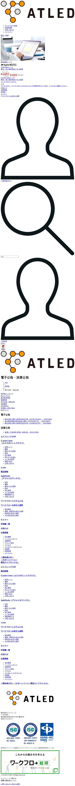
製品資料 (8, 509)
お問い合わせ (9, 30)
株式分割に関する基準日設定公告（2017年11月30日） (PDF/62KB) (28, 419)
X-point (3, 467)
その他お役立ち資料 (12, 515)
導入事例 (8, 455)
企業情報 (4, 533)
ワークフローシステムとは (12, 501)
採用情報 (8, 28)
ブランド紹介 (9, 543)
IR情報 (7, 549)
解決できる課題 (17, 69)
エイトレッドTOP (8, 436)
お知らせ (4, 528)
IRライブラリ (5, 396)
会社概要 (8, 537)
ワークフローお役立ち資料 (12, 505)
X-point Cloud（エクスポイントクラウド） (19, 575)
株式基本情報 (5, 398)
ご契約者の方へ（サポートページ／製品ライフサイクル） (10, 559)
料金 (6, 453)
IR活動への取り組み (8, 408)
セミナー (4, 520)
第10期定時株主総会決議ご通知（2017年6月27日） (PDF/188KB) (27, 421)
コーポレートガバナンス (13, 547)
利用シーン (8, 447)
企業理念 (8, 541)
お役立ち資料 (15, 784)
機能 (6, 449)
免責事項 (4, 404)
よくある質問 (9, 459)
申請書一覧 (5, 524)
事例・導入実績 (6, 69)
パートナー (8, 32)
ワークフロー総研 (11, 26)
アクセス (8, 545)
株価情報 (4, 400)
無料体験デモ (9, 494)
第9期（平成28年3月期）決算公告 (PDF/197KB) (22, 432)
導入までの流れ (10, 457)
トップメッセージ (11, 539)
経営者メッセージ (7, 394)
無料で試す (8, 461)
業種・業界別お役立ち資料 (14, 511)
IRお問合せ (5, 406)
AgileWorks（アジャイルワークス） (16, 600)
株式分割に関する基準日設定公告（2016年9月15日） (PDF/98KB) (28, 423)
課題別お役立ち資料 (12, 513)
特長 (6, 482)
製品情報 (4, 472)
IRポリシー (5, 410)
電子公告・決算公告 (8, 402)
